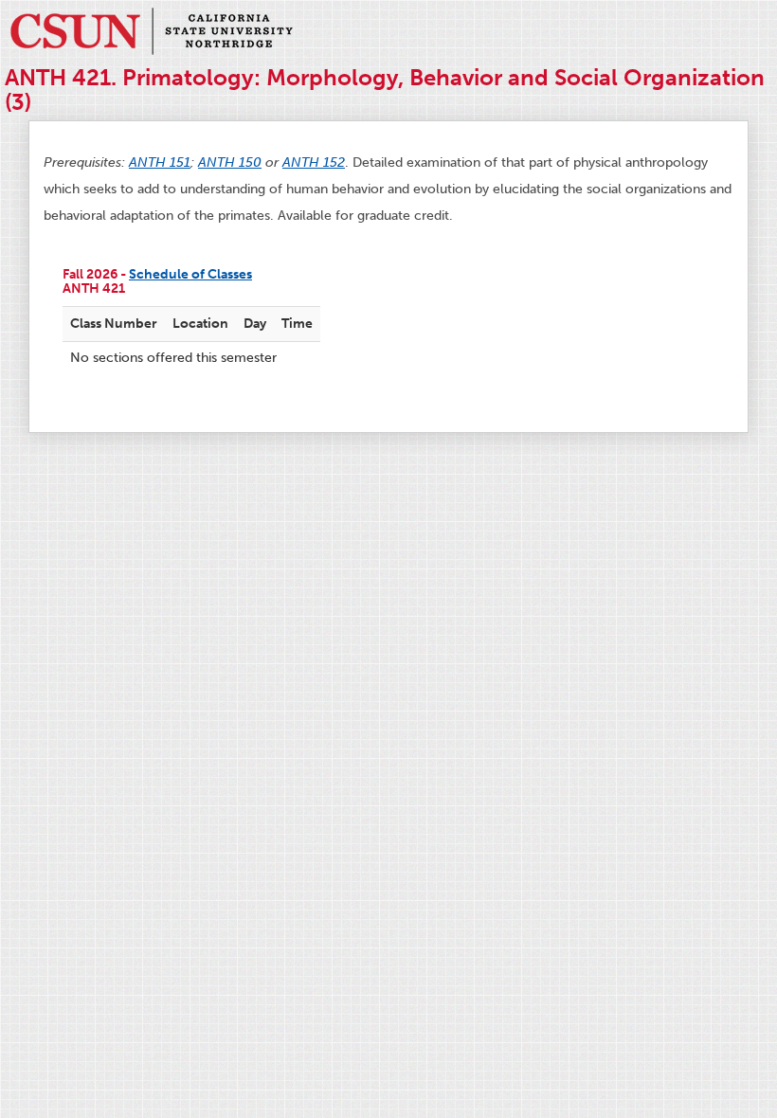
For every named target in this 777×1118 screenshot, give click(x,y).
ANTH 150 (230, 162)
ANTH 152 (313, 162)
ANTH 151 (159, 162)
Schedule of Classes (190, 274)
